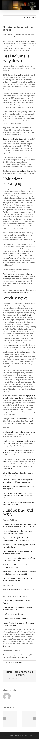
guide (30, 193)
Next (33, 17)
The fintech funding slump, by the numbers (15, 655)
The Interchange (18, 34)
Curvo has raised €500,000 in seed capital (15, 619)
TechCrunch (23, 657)
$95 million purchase (17, 256)
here (15, 37)
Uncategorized (18, 662)
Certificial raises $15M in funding (13, 614)
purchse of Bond (8, 258)
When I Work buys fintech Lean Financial (15, 596)
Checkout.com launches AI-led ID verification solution (19, 432)
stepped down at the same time (12, 345)
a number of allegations (21, 352)
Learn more (6, 646)
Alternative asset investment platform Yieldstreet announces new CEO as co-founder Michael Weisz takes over (18, 495)
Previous (27, 17)
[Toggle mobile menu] (35, 6)
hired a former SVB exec (19, 419)
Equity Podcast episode (21, 292)
